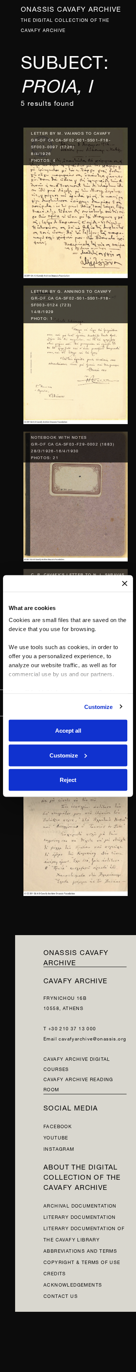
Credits (54, 1273)
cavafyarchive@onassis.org (92, 1038)
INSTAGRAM (58, 1148)
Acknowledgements (72, 1284)
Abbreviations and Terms (80, 1250)
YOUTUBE (55, 1137)
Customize (98, 706)
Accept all (68, 730)
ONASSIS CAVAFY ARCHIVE (76, 956)
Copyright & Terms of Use (82, 1261)
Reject (68, 780)
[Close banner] (124, 583)
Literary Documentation (79, 1216)
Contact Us (60, 1295)
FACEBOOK (57, 1125)
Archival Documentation (80, 1205)
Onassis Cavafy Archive (71, 8)
